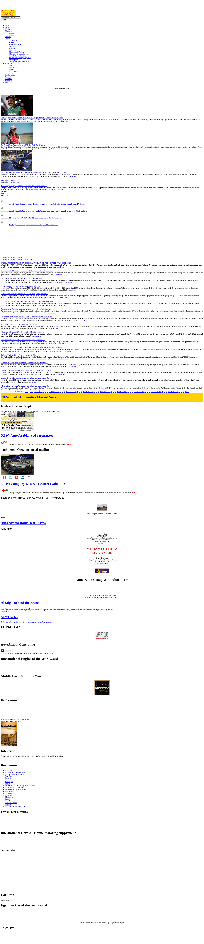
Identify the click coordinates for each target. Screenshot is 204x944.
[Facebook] (4, 478)
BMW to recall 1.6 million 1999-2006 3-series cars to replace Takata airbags (26, 622)
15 (47, 392)
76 (177, 392)
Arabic (11, 33)
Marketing (12, 50)
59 (141, 392)
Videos (7, 27)
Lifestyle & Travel (11, 803)
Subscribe (8, 63)
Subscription (13, 60)
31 (81, 392)
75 (175, 392)
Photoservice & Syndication (18, 54)
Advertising (13, 40)
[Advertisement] (26, 6)
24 (67, 392)
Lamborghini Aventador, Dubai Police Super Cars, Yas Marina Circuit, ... (33, 225)
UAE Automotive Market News (28, 397)
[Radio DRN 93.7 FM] (102, 572)
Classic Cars (9, 797)
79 (183, 392)
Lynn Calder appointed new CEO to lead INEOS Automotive (21, 278)
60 (143, 392)
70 (164, 392)
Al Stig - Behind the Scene (20, 603)
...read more (64, 121)
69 (162, 392)
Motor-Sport (9, 793)
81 (188, 392)
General (12, 48)
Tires (6, 780)
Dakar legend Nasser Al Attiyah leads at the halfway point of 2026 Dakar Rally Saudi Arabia (32, 118)
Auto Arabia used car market (27, 435)
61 (145, 392)
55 (132, 392)
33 (86, 392)
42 (105, 392)
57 (137, 392)
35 (90, 392)
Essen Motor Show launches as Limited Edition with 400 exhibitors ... (24, 363)
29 (77, 392)
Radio (7, 25)
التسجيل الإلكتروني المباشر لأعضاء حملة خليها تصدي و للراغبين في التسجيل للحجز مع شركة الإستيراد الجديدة (47, 204)
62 (147, 392)
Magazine (8, 31)
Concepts (8, 778)
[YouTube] (16, 478)
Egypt (11, 65)
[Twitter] (10, 478)
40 (101, 392)
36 (92, 392)
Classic (11, 42)
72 (169, 392)
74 (173, 392)
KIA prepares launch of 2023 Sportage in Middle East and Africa (22, 332)
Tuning (7, 799)
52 (126, 392)
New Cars (4, 193)
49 (120, 392)
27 (73, 392)
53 (128, 392)
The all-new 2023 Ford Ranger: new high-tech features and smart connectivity (27, 271)
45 (111, 392)
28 (75, 392)
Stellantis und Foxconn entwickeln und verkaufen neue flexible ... (23, 340)
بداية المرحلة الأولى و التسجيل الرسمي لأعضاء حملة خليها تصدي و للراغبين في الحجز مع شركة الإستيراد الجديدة (48, 211)
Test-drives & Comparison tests (15, 789)
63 (149, 392)
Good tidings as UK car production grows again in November (21, 286)
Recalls (7, 784)
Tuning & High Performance (19, 61)
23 (64, 392)
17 (52, 392)
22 (62, 392)
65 (154, 392)
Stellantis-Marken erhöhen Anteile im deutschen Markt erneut (21, 355)
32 (84, 392)
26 (71, 392)
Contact (7, 39)
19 (56, 392)
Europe (11, 69)
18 (54, 392)
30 (79, 392)
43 (107, 392)
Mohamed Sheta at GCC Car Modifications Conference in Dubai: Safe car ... (35, 218)
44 (109, 392)
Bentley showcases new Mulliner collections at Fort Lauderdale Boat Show (26, 370)
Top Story (4, 191)
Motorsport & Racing (16, 52)
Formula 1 (12, 46)
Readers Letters (10, 75)
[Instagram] (27, 478)
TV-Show (8, 29)
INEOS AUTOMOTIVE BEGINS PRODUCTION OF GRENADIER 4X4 (27, 301)
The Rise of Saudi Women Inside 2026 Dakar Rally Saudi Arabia (23, 145)
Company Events (15, 44)
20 (58, 392)
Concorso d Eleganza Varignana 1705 (13, 257)
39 (98, 392)
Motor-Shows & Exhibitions (14, 787)
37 (94, 392)
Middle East (13, 67)
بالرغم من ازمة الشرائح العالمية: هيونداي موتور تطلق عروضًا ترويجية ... (25, 378)
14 (45, 392)
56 (135, 392)
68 (160, 392)
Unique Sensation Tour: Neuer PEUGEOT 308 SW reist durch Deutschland (26, 317)
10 (37, 392)
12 (41, 392)
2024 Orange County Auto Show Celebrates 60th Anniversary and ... (24, 186)
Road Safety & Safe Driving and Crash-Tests (20, 785)
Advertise (8, 79)
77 (179, 392)
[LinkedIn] (22, 478)
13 (43, 392)
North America (14, 71)
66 (156, 392)
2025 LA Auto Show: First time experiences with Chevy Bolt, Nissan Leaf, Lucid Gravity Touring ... (35, 172)
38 (96, 392)
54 (130, 392)
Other (11, 73)
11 (39, 392)
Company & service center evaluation (33, 484)
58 (139, 392)
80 (186, 392)
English (11, 35)
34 (88, 392)
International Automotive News (15, 772)
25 (69, 392)
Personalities (9, 791)
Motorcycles (5, 195)
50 (122, 392)
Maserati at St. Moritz (8, 180)
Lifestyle (8, 805)
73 (171, 392)
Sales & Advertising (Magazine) (20, 58)
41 (103, 392)
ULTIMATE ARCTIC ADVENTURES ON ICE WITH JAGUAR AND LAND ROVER (31, 347)
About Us (8, 82)
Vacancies (8, 81)
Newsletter (8, 77)
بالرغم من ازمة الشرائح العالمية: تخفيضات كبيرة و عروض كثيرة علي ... (25, 386)
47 (115, 392)
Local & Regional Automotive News (17, 774)
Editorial (8, 37)
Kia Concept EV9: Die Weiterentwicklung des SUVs (19, 324)
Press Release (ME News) (18, 56)
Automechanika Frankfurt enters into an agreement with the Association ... (26, 309)
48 (118, 392)
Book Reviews (10, 801)
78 (181, 392)
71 (166, 392)
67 (158, 392)
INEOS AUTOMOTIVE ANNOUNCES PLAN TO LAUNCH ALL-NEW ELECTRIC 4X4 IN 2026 (36, 263)
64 (152, 392)
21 (60, 392)
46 (113, 392)
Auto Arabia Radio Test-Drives (23, 523)
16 (50, 392)
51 (124, 392)
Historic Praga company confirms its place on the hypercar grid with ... (24, 294)
